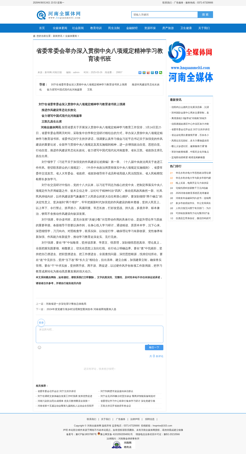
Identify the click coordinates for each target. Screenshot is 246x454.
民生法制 (114, 28)
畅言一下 (154, 347)
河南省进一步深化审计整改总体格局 (66, 303)
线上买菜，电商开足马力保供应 (192, 183)
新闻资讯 (57, 36)
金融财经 (132, 28)
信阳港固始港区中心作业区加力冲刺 (190, 124)
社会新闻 (78, 28)
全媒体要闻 (60, 28)
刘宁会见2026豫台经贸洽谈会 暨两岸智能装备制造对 (127, 396)
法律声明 (135, 419)
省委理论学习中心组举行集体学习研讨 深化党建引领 (127, 401)
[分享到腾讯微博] (152, 72)
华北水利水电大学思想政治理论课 (193, 173)
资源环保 (150, 28)
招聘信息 (150, 419)
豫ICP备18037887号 (86, 434)
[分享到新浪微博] (148, 72)
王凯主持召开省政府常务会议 (115, 405)
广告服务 (178, 2)
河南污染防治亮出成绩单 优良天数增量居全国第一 (64, 401)
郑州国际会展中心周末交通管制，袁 (190, 112)
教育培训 (96, 28)
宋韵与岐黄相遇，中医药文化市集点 (190, 151)
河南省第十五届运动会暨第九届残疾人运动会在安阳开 (66, 405)
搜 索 (205, 14)
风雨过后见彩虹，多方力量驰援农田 (190, 140)
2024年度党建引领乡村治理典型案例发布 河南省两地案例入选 (81, 309)
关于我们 (204, 28)
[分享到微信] (160, 72)
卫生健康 (186, 28)
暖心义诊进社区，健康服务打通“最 (189, 146)
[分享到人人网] (156, 72)
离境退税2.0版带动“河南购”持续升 (189, 118)
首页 (42, 28)
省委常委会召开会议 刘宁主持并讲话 (57, 391)
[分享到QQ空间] (144, 72)
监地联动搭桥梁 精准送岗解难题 (188, 157)
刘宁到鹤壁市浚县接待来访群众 (116, 391)
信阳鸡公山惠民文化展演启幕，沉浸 (190, 107)
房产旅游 (168, 28)
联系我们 (167, 2)
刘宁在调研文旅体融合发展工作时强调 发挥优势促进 (65, 396)
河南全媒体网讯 (51, 127)
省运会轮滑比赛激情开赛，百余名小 (190, 135)
